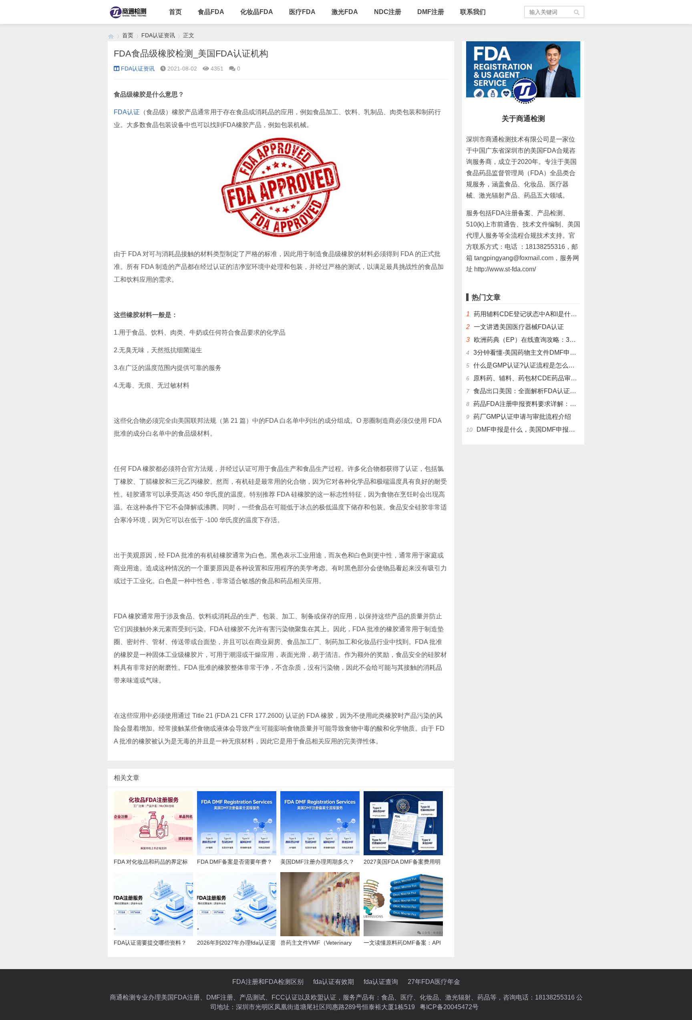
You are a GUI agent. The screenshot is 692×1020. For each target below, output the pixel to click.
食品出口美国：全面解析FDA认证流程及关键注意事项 (550, 391)
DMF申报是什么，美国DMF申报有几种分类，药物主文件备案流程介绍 (577, 429)
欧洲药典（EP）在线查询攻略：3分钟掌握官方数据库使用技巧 (563, 339)
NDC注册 (387, 11)
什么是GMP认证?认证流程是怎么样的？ (530, 365)
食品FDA (211, 11)
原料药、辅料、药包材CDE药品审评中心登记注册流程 (550, 378)
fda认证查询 (381, 981)
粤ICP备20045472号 (449, 1007)
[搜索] (577, 12)
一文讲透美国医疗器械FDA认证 (519, 326)
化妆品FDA (256, 11)
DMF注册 (430, 11)
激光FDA (345, 11)
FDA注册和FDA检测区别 (268, 981)
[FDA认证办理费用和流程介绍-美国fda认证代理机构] (111, 35)
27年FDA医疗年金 (434, 981)
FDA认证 (127, 112)
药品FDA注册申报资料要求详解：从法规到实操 (540, 403)
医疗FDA (302, 11)
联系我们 (473, 11)
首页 (175, 11)
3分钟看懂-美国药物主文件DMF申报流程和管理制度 (547, 352)
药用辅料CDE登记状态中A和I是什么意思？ (535, 314)
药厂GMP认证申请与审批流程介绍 (522, 416)
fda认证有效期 (333, 981)
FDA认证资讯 (158, 35)
